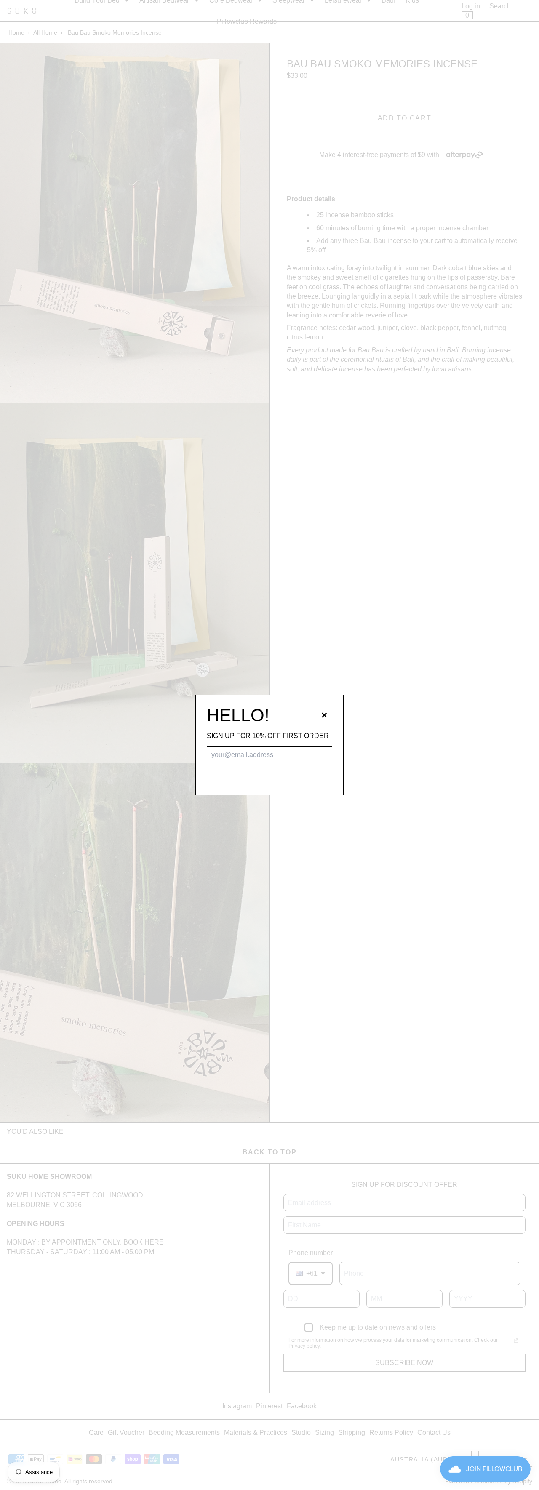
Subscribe (269, 775)
